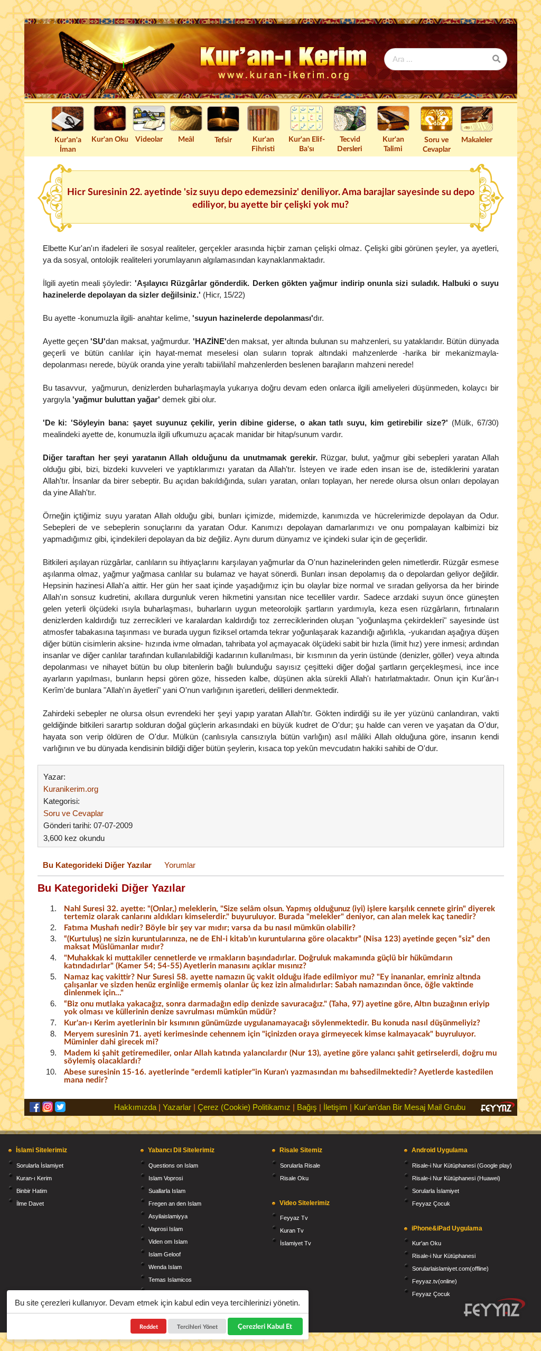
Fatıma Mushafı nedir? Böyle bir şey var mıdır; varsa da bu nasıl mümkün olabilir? (210, 927)
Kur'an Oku (109, 138)
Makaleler (476, 139)
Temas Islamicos (170, 1279)
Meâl (186, 138)
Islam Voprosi (165, 1178)
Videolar (149, 138)
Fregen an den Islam (174, 1203)
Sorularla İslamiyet (39, 1165)
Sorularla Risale (300, 1165)
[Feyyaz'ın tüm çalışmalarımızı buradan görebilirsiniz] (494, 1307)
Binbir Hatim (31, 1191)
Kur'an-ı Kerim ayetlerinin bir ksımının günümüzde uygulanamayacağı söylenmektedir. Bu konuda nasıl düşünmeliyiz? (272, 1022)
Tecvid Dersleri (349, 143)
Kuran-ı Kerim (34, 1178)
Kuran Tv (292, 1230)
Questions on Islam (173, 1165)
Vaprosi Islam (165, 1229)
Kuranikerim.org (70, 788)
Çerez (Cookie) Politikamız (244, 1107)
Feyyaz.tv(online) (434, 1281)
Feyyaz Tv (294, 1218)
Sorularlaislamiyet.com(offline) (450, 1268)
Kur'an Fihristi (263, 143)
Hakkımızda (135, 1107)
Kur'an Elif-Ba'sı (306, 143)
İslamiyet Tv (295, 1243)
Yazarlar (177, 1107)
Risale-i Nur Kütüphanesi (443, 1256)
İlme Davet (30, 1203)
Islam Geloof (164, 1254)
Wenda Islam (165, 1267)
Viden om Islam (168, 1241)
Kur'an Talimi (393, 143)
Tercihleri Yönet (197, 1326)
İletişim (335, 1107)
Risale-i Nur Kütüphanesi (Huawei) (456, 1178)
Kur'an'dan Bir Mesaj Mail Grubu (409, 1107)
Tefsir (223, 139)
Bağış (307, 1107)
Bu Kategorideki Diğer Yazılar (97, 864)
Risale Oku (294, 1178)
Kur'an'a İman (67, 144)
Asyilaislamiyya (168, 1216)
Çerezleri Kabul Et (265, 1326)
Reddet (148, 1326)
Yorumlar (179, 864)
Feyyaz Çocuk (431, 1203)
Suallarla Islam (166, 1191)
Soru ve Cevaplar (437, 144)
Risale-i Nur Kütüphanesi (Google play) (462, 1165)
